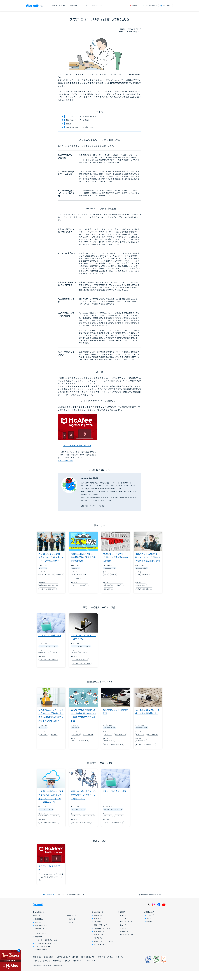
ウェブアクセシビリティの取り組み (67, 957)
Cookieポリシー (120, 957)
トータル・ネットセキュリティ (45, 943)
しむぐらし (72, 922)
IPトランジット (99, 938)
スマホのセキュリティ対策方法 (78, 120)
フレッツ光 (97, 922)
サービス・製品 (56, 5)
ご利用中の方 (149, 912)
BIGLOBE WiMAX (41, 929)
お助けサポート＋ (41, 937)
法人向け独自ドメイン (101, 944)
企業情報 (121, 912)
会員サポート (150, 922)
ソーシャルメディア (126, 935)
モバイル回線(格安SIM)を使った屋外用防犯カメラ (147, 711)
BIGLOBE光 (43, 568)
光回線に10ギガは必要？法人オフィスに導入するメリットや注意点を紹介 (51, 557)
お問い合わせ (97, 5)
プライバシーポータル (105, 957)
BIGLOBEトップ (89, 961)
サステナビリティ (126, 922)
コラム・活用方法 (48, 894)
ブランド (123, 918)
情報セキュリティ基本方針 (61, 961)
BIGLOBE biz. (98, 915)
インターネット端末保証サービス (46, 940)
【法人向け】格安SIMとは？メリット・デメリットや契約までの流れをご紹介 (147, 557)
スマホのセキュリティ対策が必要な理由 (81, 116)
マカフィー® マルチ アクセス (77, 445)
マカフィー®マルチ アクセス (103, 941)
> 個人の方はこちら (65, 460)
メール (148, 918)
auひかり (38, 922)
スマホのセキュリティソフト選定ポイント (83, 637)
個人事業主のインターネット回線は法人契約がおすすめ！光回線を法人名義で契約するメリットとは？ (51, 715)
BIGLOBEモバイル (109, 568)
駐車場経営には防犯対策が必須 (115, 711)
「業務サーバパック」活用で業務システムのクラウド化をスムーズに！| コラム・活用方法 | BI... (51, 797)
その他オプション (41, 950)
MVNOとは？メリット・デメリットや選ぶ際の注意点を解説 (115, 557)
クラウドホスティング (46, 809)
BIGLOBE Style (125, 931)
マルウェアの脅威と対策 (49, 635)
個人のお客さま (38, 912)
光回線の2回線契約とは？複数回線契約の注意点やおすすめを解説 (83, 557)
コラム (84, 5)
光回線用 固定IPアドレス (102, 928)
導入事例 (73, 5)
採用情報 (123, 928)
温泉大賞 (72, 919)
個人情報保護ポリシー (88, 957)
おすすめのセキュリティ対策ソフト (79, 127)
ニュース (123, 925)
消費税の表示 (48, 957)
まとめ (68, 123)
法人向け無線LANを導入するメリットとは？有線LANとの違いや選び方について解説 (83, 715)
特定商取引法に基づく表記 (41, 961)
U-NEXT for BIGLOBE (42, 946)
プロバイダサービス (100, 925)
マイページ (150, 915)
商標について (77, 961)
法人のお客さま (97, 912)
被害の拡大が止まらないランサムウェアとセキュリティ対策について (83, 795)
